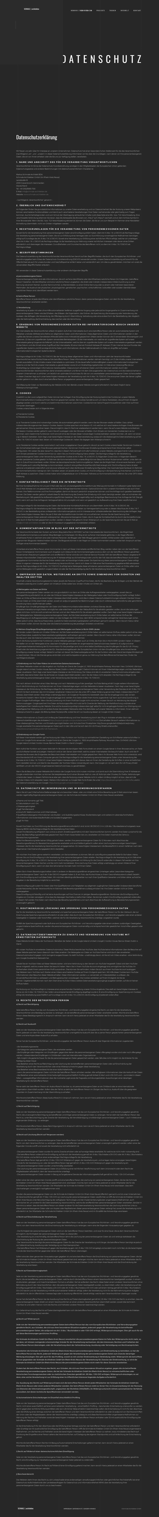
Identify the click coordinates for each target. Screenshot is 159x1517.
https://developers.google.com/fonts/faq (117, 780)
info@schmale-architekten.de (34, 191)
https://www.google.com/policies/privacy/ (66, 783)
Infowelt (125, 10)
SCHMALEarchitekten (31, 9)
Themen (112, 10)
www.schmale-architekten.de (36, 194)
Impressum (68, 1508)
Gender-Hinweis (89, 1508)
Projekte (101, 10)
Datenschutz (77, 1508)
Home (73, 10)
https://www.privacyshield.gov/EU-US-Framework (36, 729)
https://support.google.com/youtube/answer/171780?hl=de (74, 720)
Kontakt (137, 10)
